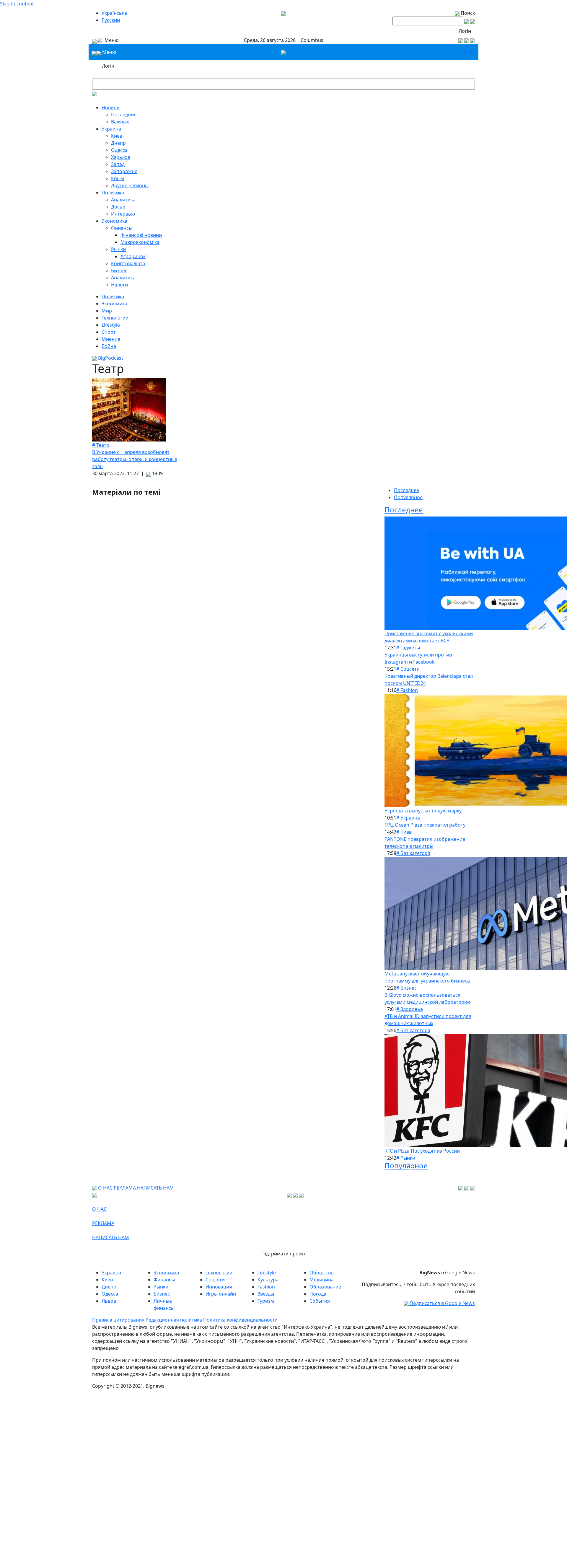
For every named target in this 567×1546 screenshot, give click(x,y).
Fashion (266, 1286)
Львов (109, 1301)
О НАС (105, 1188)
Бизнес (119, 270)
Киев (116, 136)
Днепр (118, 143)
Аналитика (123, 199)
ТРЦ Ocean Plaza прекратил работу (424, 825)
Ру (472, 52)
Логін (465, 31)
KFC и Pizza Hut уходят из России (422, 1151)
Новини (111, 107)
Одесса (119, 150)
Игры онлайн (221, 1294)
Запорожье (124, 171)
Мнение (111, 339)
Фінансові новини (141, 235)
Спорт (109, 332)
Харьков (120, 157)
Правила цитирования (118, 1320)
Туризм (266, 1301)
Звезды (266, 1294)
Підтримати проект (283, 1253)
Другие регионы (130, 185)
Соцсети (215, 1279)
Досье (118, 206)
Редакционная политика (174, 1320)
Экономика (114, 221)
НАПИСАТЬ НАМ (155, 1188)
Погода (317, 1294)
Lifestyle (111, 325)
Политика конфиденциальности (240, 1320)
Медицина (321, 1279)
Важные (120, 121)
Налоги (119, 284)
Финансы (121, 228)
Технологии (115, 318)
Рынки (118, 249)
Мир (107, 310)
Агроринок (133, 256)
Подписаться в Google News (441, 1303)
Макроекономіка (139, 242)
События (319, 1301)
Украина (111, 129)
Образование (325, 1286)
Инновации (219, 1286)
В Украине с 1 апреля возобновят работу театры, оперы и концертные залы (134, 459)
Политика (113, 192)
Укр (466, 52)
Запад (118, 164)
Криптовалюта (128, 263)
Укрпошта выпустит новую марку (423, 810)
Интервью (123, 214)
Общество (321, 1272)
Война (109, 346)
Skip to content (17, 3)
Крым (117, 178)
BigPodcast (110, 358)
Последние (123, 114)
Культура (268, 1279)
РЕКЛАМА (125, 1188)
